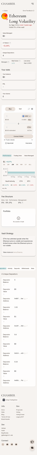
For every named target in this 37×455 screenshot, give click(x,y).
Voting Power (20, 414)
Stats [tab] (32, 268)
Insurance (29, 143)
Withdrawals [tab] (25, 268)
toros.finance (17, 252)
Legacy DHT (20, 417)
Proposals (19, 410)
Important (10, 143)
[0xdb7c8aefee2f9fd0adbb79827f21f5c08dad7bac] (24, 299)
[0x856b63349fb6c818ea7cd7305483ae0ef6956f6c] (24, 381)
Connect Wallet (18, 136)
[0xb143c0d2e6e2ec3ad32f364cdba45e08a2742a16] (24, 354)
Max (29, 120)
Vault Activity (10, 181)
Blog (2, 414)
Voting (18, 412)
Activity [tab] (10, 268)
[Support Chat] (32, 447)
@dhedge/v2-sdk (7, 435)
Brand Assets (5, 419)
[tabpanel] (32, 109)
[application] (18, 173)
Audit (3, 430)
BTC (28, 181)
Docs (3, 410)
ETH (21, 181)
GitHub (3, 428)
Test (12, 25)
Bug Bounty (4, 433)
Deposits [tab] (17, 268)
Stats (3, 412)
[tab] (10, 109)
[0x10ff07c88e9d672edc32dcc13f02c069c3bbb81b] (24, 327)
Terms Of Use (5, 417)
